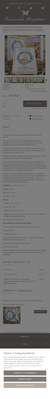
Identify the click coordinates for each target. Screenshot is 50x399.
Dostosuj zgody (25, 379)
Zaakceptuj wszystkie (25, 385)
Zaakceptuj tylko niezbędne (25, 373)
